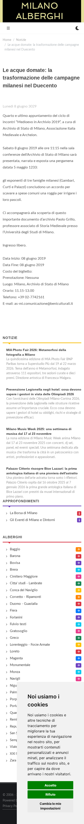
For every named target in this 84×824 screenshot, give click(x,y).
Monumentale (20, 665)
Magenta (16, 658)
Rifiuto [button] (50, 794)
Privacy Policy (12, 806)
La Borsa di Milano (23, 513)
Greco (14, 637)
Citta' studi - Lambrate (26, 583)
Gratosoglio (18, 631)
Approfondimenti (21, 501)
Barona (15, 556)
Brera (14, 569)
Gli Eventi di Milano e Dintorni (32, 520)
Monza (15, 672)
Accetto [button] (50, 785)
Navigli (15, 678)
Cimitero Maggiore (24, 576)
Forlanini (16, 617)
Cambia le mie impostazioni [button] (50, 806)
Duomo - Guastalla (23, 603)
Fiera (13, 610)
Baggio (15, 549)
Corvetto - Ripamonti (25, 597)
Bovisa (15, 563)
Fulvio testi (18, 624)
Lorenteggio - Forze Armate (30, 644)
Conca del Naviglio (24, 590)
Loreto (14, 651)
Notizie (21, 40)
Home (7, 40)
